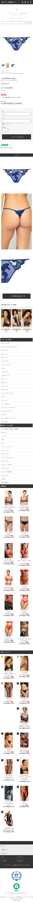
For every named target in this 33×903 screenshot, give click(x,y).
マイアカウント (20, 856)
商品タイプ (12, 2)
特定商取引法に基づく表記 (18, 865)
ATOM (28, 865)
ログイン (3, 856)
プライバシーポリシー (7, 865)
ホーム (3, 72)
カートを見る (3, 860)
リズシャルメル (8, 72)
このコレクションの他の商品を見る (9, 80)
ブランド (5, 2)
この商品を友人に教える (7, 147)
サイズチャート (7, 124)
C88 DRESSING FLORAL (18, 73)
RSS (25, 865)
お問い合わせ (20, 860)
